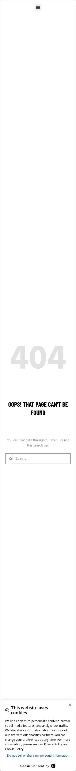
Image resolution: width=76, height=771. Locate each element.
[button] (38, 7)
